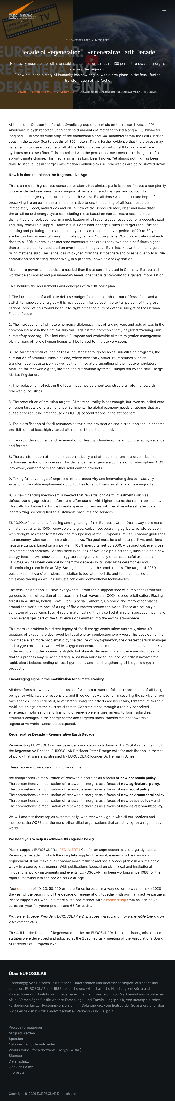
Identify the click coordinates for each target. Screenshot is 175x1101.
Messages (102, 40)
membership (116, 900)
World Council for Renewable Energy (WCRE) (45, 1050)
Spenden (16, 1038)
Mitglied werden (22, 1033)
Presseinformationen (25, 1027)
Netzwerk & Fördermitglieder (32, 1044)
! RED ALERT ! (69, 849)
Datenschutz (19, 1061)
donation (24, 888)
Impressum (17, 1072)
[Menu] (164, 12)
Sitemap (15, 1055)
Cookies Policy (21, 1067)
